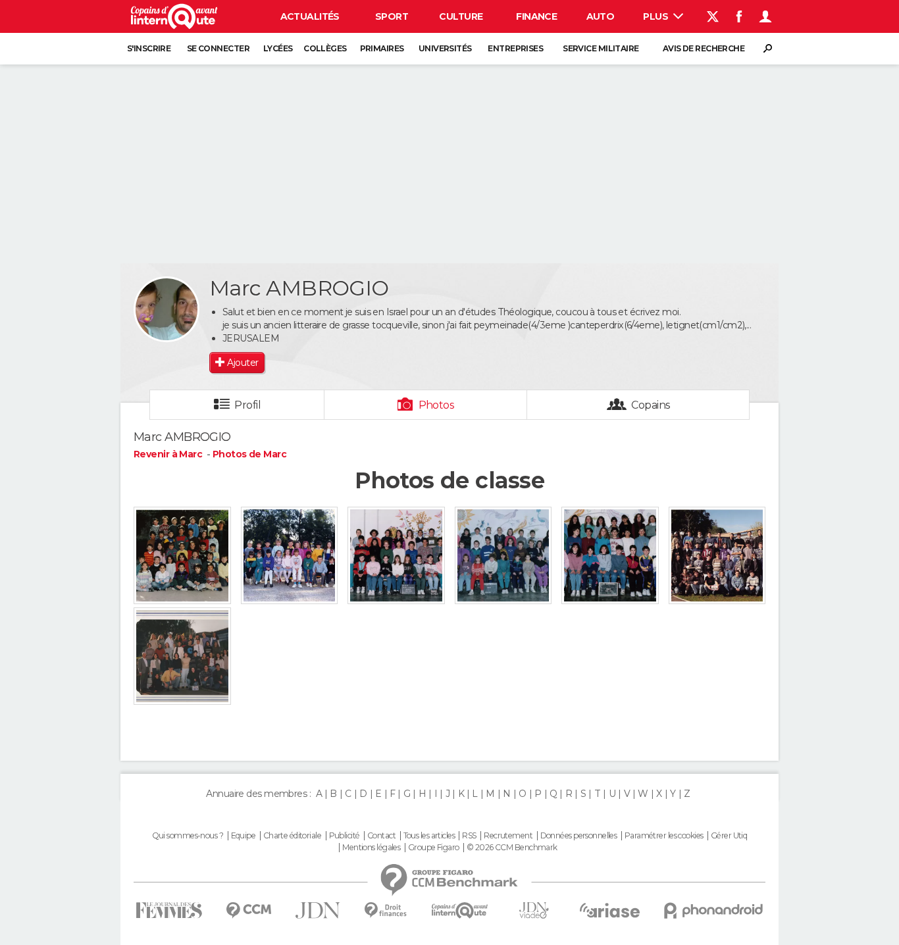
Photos (437, 405)
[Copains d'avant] (459, 910)
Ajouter (242, 363)
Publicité (344, 835)
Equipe (243, 835)
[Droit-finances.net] (386, 910)
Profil (247, 405)
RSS (469, 835)
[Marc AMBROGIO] (166, 309)
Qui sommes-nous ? (187, 835)
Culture (460, 16)
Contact (381, 835)
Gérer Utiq (729, 835)
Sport (391, 16)
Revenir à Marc (169, 454)
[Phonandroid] (713, 910)
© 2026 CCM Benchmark (512, 847)
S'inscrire (148, 48)
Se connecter (218, 48)
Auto (600, 16)
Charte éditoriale (292, 835)
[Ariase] (610, 910)
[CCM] (248, 910)
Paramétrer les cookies (664, 835)
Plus (656, 16)
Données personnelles (578, 835)
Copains (650, 405)
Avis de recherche (703, 48)
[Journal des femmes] (169, 910)
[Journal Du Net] (318, 910)
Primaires (382, 48)
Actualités (310, 16)
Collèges (325, 48)
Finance (536, 16)
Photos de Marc (249, 454)
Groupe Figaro (433, 847)
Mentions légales (371, 847)
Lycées (278, 48)
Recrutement (508, 835)
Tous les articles (429, 835)
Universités (445, 48)
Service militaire (600, 48)
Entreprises (515, 48)
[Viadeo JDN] (533, 910)
